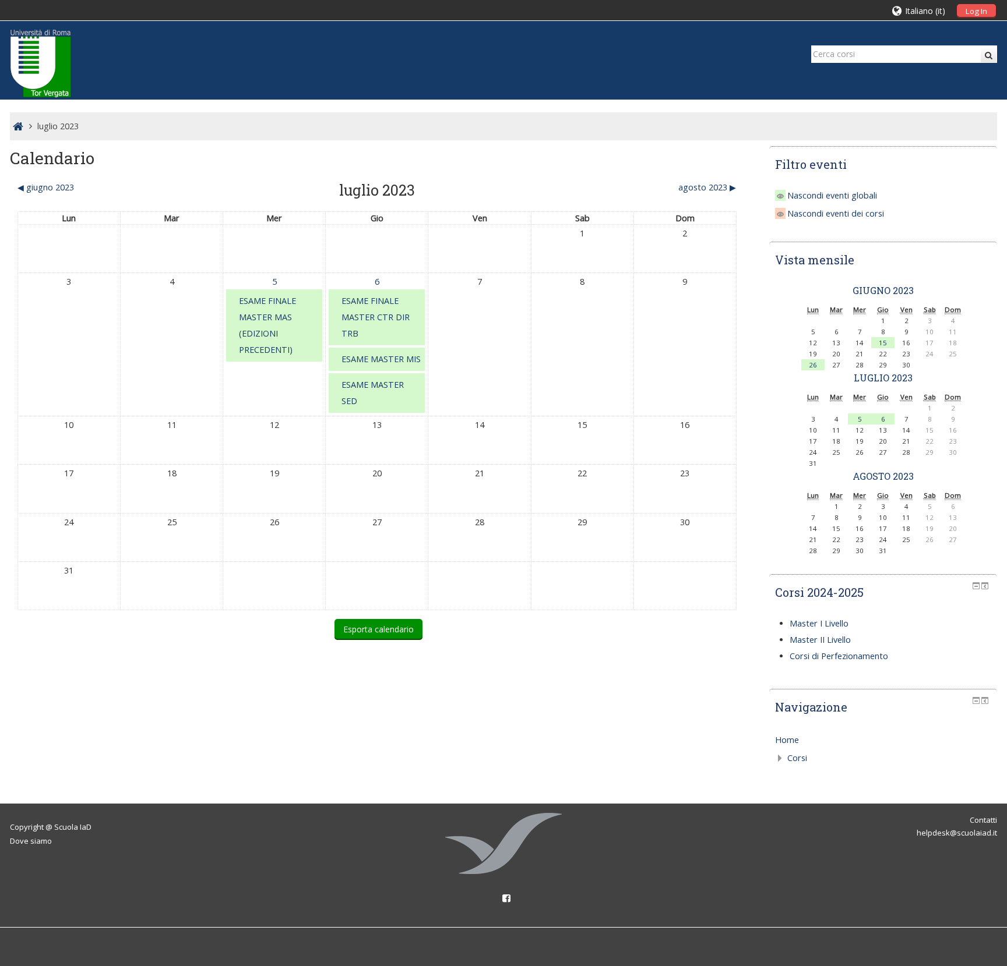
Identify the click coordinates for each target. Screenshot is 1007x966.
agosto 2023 (883, 476)
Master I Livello (819, 623)
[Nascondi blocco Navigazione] (976, 700)
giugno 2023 (883, 290)
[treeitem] (883, 740)
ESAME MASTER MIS (381, 359)
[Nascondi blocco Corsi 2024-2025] (976, 585)
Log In (976, 11)
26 (813, 364)
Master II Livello (820, 639)
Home (787, 739)
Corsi (797, 757)
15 (883, 342)
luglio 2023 (58, 126)
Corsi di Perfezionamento (839, 655)
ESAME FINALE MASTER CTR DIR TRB (375, 317)
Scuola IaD (72, 827)
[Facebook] (503, 897)
